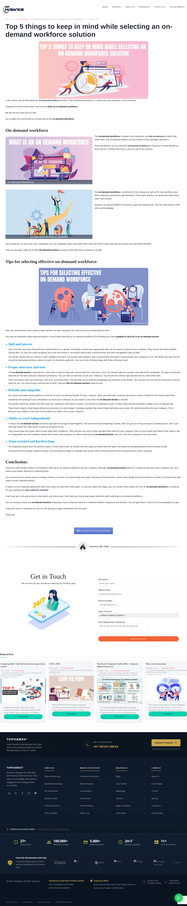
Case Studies (121, 784)
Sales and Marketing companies (161, 670)
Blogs (118, 776)
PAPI (85, 670)
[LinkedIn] (9, 793)
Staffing (154, 798)
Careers (154, 791)
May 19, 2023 (53, 668)
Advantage (120, 791)
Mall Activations (87, 784)
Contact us (159, 7)
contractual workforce (138, 145)
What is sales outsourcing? (156, 664)
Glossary (119, 798)
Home (105, 7)
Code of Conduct (44, 902)
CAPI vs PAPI (54, 664)
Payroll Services (131, 675)
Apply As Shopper (123, 805)
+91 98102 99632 (105, 746)
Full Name (103, 579)
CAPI (67, 670)
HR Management (77, 19)
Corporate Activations (89, 776)
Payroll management (116, 675)
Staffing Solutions (52, 805)
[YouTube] (35, 793)
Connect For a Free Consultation (95, 531)
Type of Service (105, 611)
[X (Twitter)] (15, 793)
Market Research (76, 670)
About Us (155, 776)
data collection (64, 19)
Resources (144, 7)
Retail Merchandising (54, 784)
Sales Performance (15, 675)
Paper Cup (84, 813)
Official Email (104, 590)
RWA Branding (86, 805)
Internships (121, 813)
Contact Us (156, 805)
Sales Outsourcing (11, 673)
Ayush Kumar (19, 671)
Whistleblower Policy (64, 902)
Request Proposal (164, 742)
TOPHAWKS (17, 739)
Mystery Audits (51, 798)
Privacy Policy (157, 813)
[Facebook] (22, 793)
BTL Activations (51, 791)
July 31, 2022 (5, 671)
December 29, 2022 (152, 668)
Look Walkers (86, 791)
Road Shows (85, 798)
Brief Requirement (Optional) (111, 622)
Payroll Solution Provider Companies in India (118, 673)
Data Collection (51, 813)
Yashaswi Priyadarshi (121, 671)
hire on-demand (156, 136)
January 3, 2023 (102, 671)
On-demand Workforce (41, 19)
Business (53, 19)
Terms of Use (12, 902)
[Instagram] (28, 793)
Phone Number (105, 600)
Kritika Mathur (68, 668)
